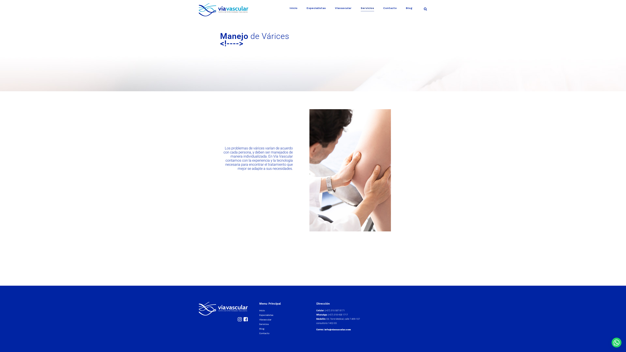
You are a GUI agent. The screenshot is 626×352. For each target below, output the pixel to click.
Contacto (264, 333)
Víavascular (265, 319)
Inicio (262, 310)
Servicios (264, 324)
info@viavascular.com (337, 329)
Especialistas (266, 315)
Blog (261, 328)
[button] (616, 342)
